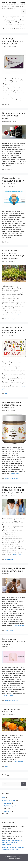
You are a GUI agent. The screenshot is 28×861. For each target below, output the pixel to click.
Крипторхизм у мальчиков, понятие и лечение (13, 641)
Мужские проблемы (11, 700)
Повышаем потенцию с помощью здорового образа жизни (13, 330)
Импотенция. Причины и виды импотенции (14, 569)
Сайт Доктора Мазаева (13, 3)
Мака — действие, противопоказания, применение (12, 405)
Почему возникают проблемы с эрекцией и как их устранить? (13, 490)
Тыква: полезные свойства (11, 710)
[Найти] (23, 784)
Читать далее (16, 314)
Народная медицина (11, 319)
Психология (7, 811)
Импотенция (9, 559)
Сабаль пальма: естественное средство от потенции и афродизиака (13, 254)
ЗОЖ (6, 393)
